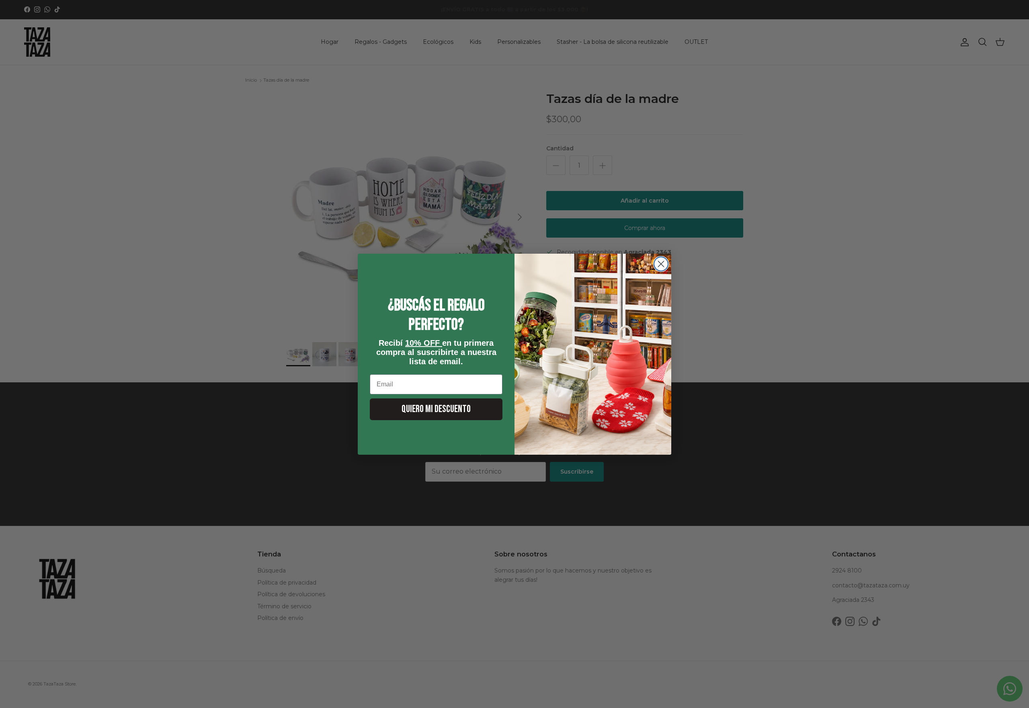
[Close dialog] (661, 264)
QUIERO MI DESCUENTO (436, 409)
